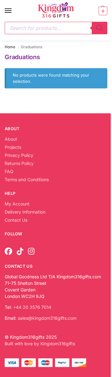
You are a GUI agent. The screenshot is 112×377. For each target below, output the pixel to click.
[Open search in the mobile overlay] (56, 28)
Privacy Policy (19, 155)
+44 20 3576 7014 (32, 307)
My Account (17, 203)
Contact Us (16, 220)
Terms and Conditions (27, 179)
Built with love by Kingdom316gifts (40, 343)
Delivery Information (25, 211)
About (11, 139)
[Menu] (14, 11)
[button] (102, 11)
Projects (13, 147)
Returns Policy (19, 163)
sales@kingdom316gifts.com (47, 318)
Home (10, 47)
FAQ (9, 171)
